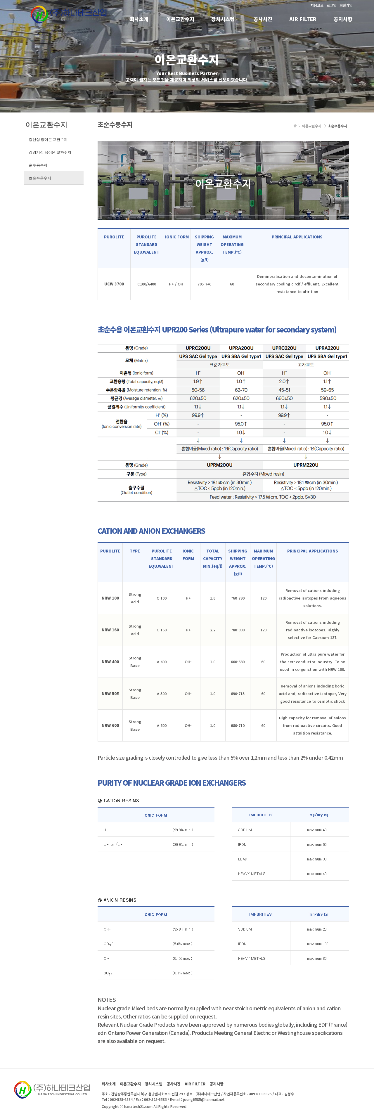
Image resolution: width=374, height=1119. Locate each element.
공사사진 (263, 18)
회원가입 (346, 5)
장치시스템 (223, 18)
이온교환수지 (180, 18)
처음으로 (317, 5)
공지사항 (343, 18)
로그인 (331, 5)
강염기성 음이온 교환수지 (50, 152)
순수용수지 (38, 165)
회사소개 (139, 18)
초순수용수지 (40, 178)
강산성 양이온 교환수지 (48, 139)
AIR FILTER (302, 18)
